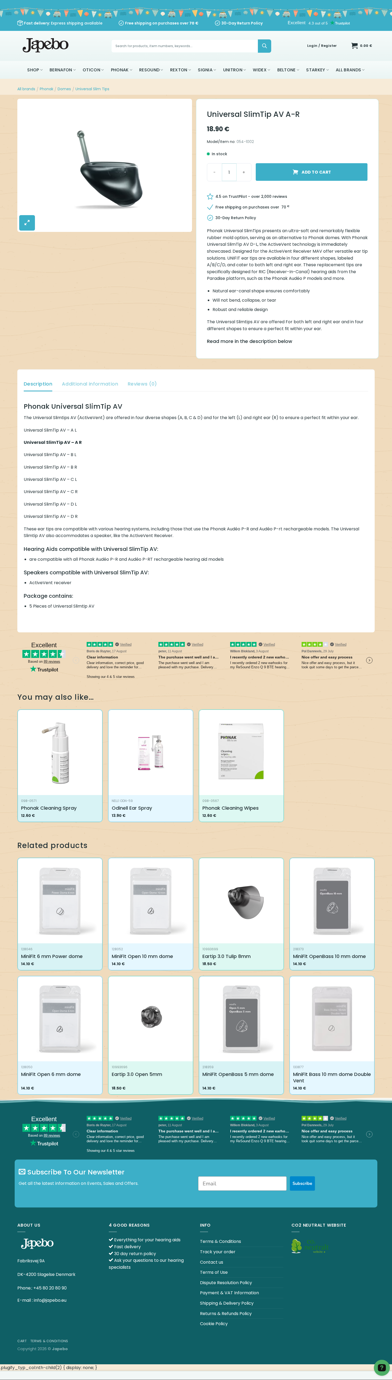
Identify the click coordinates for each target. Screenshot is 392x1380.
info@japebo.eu (50, 1300)
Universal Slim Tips (92, 89)
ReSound (149, 70)
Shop (33, 70)
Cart (22, 1341)
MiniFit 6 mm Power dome (52, 956)
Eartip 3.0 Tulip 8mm (226, 956)
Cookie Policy (214, 1324)
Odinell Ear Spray (132, 808)
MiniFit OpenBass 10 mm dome (329, 956)
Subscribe (302, 1183)
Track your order (217, 1252)
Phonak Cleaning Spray (49, 808)
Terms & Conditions (220, 1241)
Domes (64, 89)
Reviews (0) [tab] (142, 383)
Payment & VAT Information (229, 1293)
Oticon (91, 70)
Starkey (315, 70)
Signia (205, 70)
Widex (260, 70)
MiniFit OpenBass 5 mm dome (238, 1074)
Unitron (232, 70)
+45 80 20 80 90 (50, 1288)
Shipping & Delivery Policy (227, 1303)
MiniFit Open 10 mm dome (142, 956)
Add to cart (316, 172)
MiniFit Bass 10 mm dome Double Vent (332, 1077)
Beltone (286, 70)
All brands (348, 70)
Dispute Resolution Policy (226, 1283)
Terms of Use (214, 1272)
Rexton (178, 70)
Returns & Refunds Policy (226, 1314)
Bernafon (61, 70)
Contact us (211, 1262)
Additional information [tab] (90, 383)
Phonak (120, 70)
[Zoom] (27, 223)
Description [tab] (38, 383)
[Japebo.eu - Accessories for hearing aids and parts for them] (46, 46)
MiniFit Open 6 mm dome (51, 1074)
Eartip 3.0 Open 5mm (137, 1074)
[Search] (264, 46)
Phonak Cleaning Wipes (230, 808)
